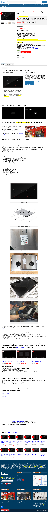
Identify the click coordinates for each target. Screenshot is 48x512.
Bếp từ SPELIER (20, 347)
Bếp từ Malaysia (5, 394)
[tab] (3, 64)
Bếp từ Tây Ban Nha (6, 393)
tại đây (18, 151)
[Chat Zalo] (2, 507)
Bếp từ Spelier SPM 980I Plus (27, 455)
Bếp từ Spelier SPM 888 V (21, 361)
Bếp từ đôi (4, 396)
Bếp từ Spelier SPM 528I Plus (12, 455)
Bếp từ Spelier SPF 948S (20, 442)
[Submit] (35, 2)
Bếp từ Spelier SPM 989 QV (7, 361)
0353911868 (21, 133)
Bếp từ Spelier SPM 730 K (36, 361)
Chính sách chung (19, 478)
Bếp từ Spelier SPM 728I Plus (27, 442)
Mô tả (2, 64)
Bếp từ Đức (5, 391)
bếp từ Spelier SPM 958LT (11, 141)
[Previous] (2, 16)
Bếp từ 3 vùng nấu (6, 397)
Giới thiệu (18, 475)
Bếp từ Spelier (21, 55)
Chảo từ (29, 4)
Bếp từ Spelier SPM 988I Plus (4, 442)
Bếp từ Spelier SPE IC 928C (43, 442)
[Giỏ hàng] (39, 2)
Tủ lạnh (2, 6)
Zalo (4, 134)
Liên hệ (18, 476)
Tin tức (6, 6)
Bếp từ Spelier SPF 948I (35, 442)
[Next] (14, 16)
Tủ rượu (42, 4)
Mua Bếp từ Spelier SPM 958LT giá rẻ (18, 421)
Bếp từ (2, 4)
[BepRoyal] (3, 2)
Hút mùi (5, 4)
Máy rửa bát (10, 4)
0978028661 (3, 477)
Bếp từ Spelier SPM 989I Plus (20, 455)
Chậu (21, 4)
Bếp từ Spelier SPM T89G (35, 455)
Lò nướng (18, 4)
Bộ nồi (26, 4)
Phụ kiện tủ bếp (37, 4)
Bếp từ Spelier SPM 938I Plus (43, 455)
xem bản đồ (12, 478)
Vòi (23, 4)
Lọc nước (14, 4)
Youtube (8, 152)
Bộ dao (33, 4)
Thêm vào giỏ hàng (26, 52)
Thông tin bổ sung (9, 64)
